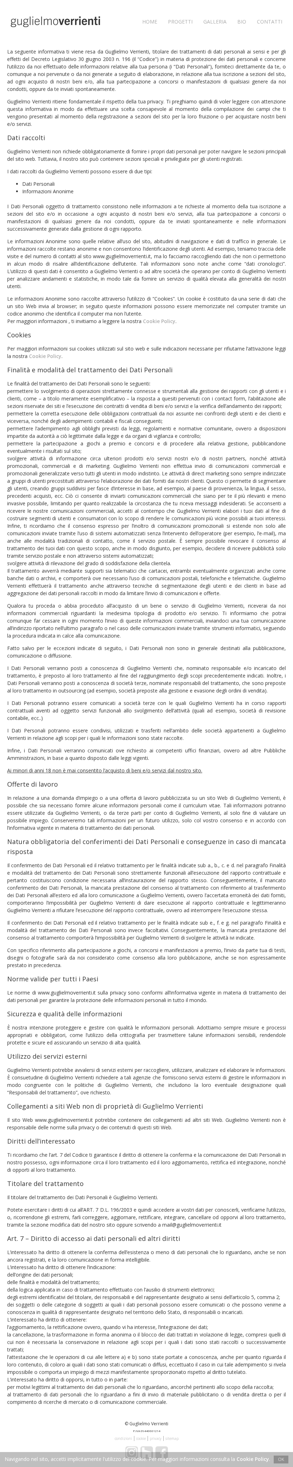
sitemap (172, 1438)
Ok (281, 1459)
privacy (156, 1438)
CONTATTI (269, 21)
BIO (241, 21)
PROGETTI (180, 21)
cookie (141, 1438)
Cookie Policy (159, 321)
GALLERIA (215, 21)
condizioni (123, 1438)
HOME (149, 21)
